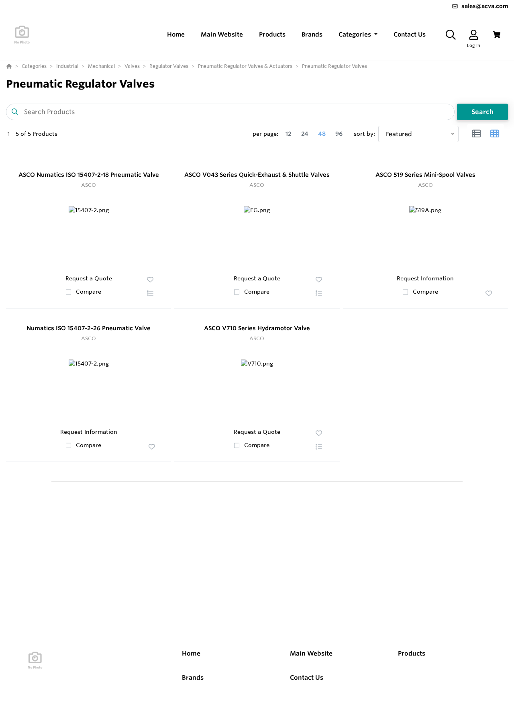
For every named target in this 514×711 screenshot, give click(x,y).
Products (411, 653)
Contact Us (306, 677)
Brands (193, 677)
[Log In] (474, 35)
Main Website (311, 653)
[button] (358, 35)
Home (191, 653)
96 (339, 133)
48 (322, 133)
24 (304, 133)
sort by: (364, 133)
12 (289, 133)
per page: (265, 133)
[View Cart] (497, 35)
